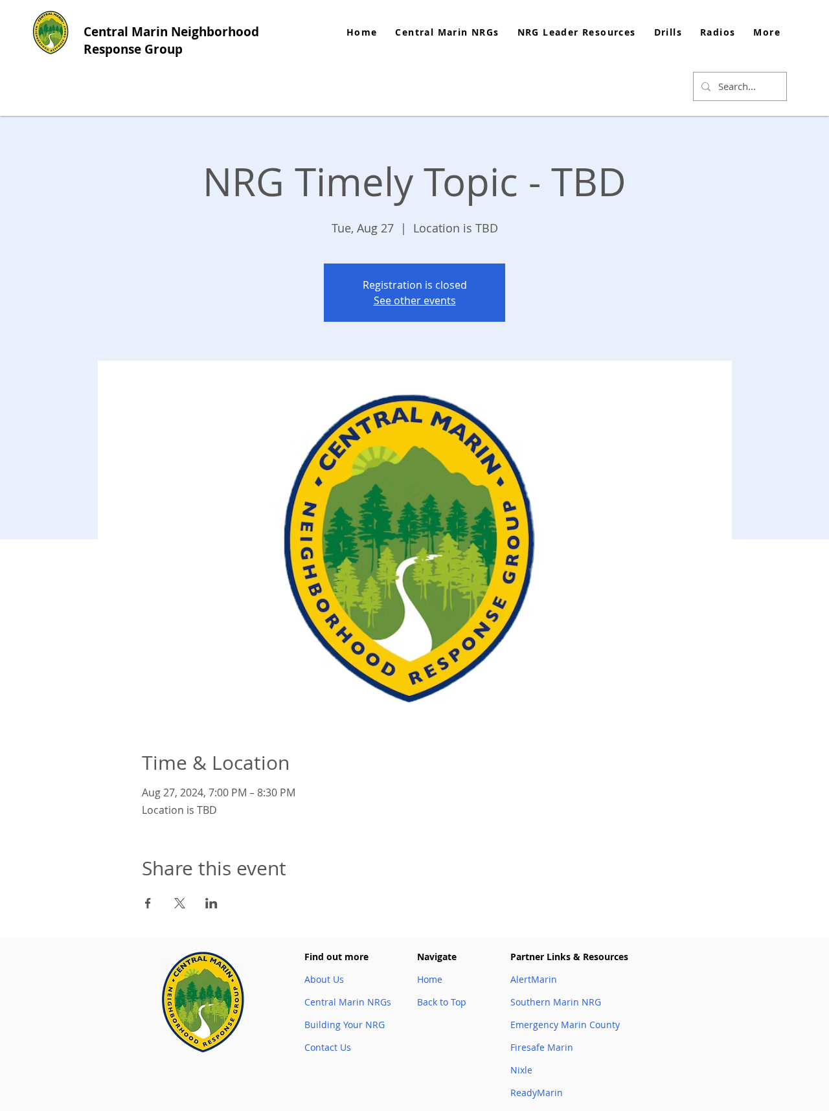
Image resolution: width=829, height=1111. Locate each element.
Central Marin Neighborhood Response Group (171, 40)
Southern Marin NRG (555, 1002)
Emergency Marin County (565, 1024)
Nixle (521, 1070)
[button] (576, 32)
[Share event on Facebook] (148, 903)
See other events (415, 300)
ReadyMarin (536, 1092)
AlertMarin (533, 979)
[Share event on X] (180, 903)
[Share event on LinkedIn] (211, 903)
